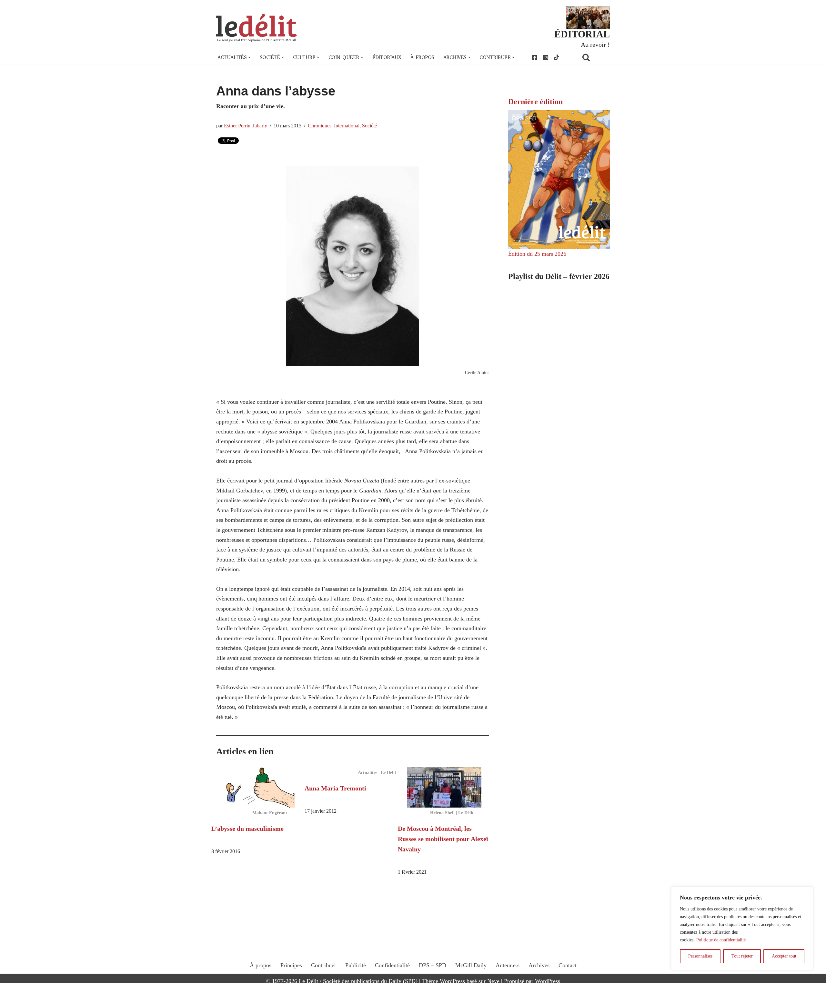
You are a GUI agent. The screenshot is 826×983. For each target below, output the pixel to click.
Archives (539, 965)
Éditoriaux (386, 57)
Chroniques (319, 126)
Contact (568, 965)
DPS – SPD (432, 965)
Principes (291, 965)
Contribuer (323, 965)
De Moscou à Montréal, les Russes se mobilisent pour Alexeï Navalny (443, 839)
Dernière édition (535, 101)
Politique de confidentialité (721, 940)
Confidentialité (392, 965)
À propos (422, 57)
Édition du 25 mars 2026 (537, 254)
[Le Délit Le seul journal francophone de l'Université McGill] (256, 28)
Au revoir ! (595, 44)
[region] (742, 928)
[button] (249, 57)
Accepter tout (784, 956)
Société (369, 126)
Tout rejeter (742, 956)
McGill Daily (471, 965)
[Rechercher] (594, 57)
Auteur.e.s (507, 965)
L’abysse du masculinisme (247, 828)
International (346, 126)
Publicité (355, 965)
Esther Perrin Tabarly (245, 126)
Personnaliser (700, 956)
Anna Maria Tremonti (335, 788)
